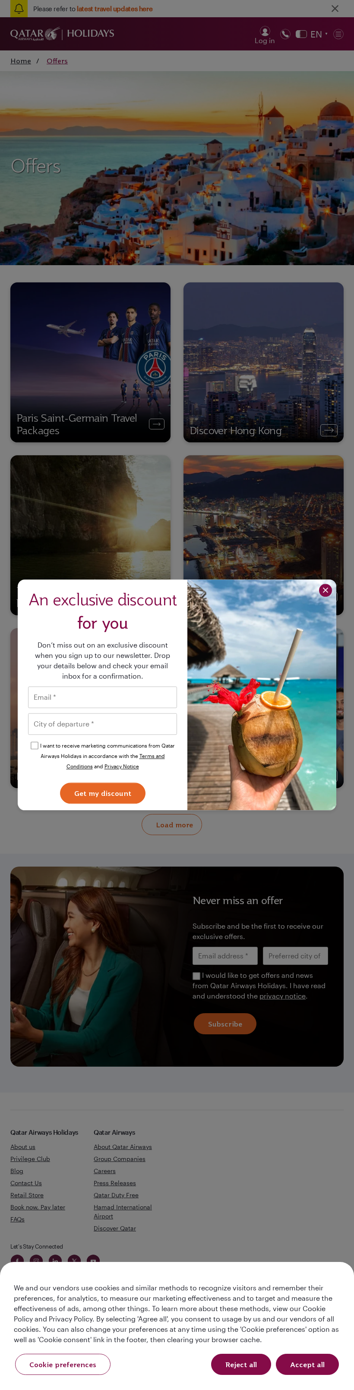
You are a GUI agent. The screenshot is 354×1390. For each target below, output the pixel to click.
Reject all (241, 1364)
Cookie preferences (62, 1364)
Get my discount (102, 793)
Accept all (307, 1364)
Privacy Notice (121, 766)
